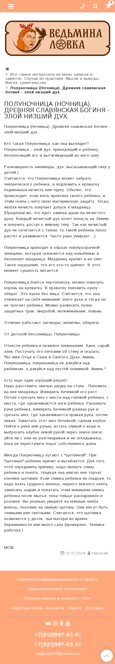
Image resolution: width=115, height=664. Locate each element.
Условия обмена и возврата (51, 598)
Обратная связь (27, 608)
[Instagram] (55, 623)
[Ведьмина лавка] (57, 37)
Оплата (75, 608)
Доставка (94, 608)
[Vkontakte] (48, 623)
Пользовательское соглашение (57, 589)
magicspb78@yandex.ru (57, 654)
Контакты (55, 608)
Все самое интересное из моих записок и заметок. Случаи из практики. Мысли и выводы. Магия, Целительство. (52, 79)
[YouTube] (67, 623)
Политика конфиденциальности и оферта (57, 579)
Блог (86, 598)
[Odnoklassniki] (61, 623)
